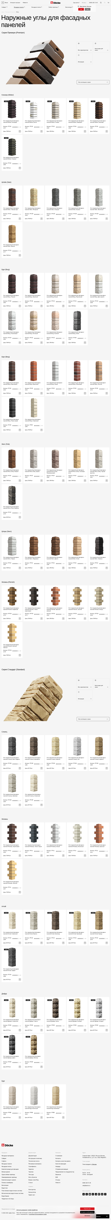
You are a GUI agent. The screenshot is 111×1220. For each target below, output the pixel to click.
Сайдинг (4, 7)
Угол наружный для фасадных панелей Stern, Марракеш (33, 558)
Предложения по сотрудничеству (65, 1172)
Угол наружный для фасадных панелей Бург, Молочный (33, 1107)
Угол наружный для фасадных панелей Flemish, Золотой (76, 608)
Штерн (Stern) (7, 531)
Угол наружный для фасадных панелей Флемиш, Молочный (76, 845)
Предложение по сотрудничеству (10, 1209)
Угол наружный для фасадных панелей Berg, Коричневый (11, 383)
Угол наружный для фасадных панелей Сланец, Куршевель (33, 758)
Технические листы (34, 1161)
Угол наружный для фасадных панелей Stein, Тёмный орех (11, 208)
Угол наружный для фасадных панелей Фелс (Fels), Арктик (33, 470)
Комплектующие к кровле (9, 1180)
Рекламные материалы (35, 1163)
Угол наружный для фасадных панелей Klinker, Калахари (98, 121)
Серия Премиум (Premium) (13, 33)
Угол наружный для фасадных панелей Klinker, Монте (33, 121)
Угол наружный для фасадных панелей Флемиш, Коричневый (11, 845)
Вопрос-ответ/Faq (33, 1180)
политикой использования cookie (38, 1214)
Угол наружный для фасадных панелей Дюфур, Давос (11, 1057)
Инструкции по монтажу (35, 1158)
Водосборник (5, 1196)
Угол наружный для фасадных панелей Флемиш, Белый (54, 845)
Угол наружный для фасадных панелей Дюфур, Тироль (33, 1020)
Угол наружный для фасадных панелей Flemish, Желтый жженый (11, 646)
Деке (3, 12)
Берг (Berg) (6, 357)
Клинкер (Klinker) (8, 95)
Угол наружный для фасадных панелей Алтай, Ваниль (33, 933)
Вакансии (58, 1174)
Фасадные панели (19, 7)
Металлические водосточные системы (12, 1193)
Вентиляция (68, 7)
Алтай (4, 906)
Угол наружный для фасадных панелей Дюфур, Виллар (33, 1057)
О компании (59, 1155)
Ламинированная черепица (9, 1177)
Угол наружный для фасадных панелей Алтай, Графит (11, 969)
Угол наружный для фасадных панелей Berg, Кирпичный (33, 383)
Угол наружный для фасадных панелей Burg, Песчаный (33, 332)
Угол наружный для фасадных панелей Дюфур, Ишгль (54, 1020)
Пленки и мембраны (7, 1182)
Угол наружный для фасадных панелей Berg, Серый (54, 383)
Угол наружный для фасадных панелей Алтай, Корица (98, 933)
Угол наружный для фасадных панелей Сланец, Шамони (54, 758)
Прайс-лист (32, 1195)
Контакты (58, 1158)
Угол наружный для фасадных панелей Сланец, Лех (76, 758)
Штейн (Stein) (6, 182)
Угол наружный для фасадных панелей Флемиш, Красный (98, 845)
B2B (57, 1177)
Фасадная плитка (36, 7)
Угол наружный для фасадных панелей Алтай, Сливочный (11, 933)
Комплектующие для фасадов (10, 1169)
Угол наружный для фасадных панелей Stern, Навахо (11, 558)
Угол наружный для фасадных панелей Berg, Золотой (98, 383)
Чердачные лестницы (8, 1198)
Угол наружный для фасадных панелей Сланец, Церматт (98, 758)
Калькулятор (32, 1192)
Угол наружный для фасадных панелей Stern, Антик (76, 558)
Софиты (4, 1161)
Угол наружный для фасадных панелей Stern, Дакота (54, 558)
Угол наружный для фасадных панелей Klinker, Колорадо (11, 121)
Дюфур (4, 994)
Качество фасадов (61, 1163)
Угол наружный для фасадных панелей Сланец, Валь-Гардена (11, 758)
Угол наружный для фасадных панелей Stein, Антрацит (54, 208)
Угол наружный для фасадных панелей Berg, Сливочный (33, 420)
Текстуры (31, 1174)
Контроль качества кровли (63, 1161)
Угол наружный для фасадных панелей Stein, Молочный (98, 208)
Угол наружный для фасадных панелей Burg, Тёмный (11, 296)
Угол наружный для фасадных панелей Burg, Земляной (33, 296)
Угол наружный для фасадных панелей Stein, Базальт (76, 208)
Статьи (31, 1182)
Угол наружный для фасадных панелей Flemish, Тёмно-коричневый (33, 609)
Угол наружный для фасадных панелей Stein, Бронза (11, 245)
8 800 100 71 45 (86, 1183)
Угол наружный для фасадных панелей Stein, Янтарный (33, 208)
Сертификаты (32, 1166)
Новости (58, 1182)
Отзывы (58, 1180)
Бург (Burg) (6, 269)
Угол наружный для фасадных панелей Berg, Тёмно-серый (11, 420)
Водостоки (5, 1188)
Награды (58, 1166)
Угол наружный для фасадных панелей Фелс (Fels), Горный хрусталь (98, 471)
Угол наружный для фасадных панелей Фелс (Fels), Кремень (11, 507)
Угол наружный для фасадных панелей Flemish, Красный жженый (54, 609)
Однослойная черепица (8, 1174)
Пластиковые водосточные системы (12, 1190)
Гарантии (31, 1169)
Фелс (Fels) (6, 444)
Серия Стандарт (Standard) (13, 669)
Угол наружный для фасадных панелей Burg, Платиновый (11, 332)
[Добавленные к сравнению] (101, 2)
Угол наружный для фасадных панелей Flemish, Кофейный (11, 608)
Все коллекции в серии (84, 82)
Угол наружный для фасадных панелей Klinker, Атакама (11, 158)
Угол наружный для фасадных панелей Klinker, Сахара (54, 121)
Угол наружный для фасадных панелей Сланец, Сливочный (33, 795)
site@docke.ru (86, 1185)
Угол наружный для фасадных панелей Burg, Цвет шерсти (98, 296)
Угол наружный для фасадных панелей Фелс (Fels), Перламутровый (54, 471)
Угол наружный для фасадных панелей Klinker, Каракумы (76, 121)
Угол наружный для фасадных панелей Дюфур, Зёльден (98, 1020)
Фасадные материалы (8, 1155)
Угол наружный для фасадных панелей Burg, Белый (54, 296)
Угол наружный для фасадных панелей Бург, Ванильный (11, 1107)
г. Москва (94, 1164)
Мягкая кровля (6, 1172)
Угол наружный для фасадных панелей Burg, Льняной (54, 332)
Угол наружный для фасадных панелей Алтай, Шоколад (54, 933)
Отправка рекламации (62, 1169)
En (108, 2)
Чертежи (31, 1172)
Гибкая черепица (53, 7)
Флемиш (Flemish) (8, 582)
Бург (3, 1081)
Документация (33, 1155)
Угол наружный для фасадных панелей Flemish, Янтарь (98, 608)
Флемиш (5, 819)
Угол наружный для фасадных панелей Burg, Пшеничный (76, 296)
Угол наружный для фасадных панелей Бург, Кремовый (54, 1107)
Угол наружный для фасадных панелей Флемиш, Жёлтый (11, 882)
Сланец (4, 732)
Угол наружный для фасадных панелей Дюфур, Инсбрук (76, 1020)
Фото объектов (33, 1177)
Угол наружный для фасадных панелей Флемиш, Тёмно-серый (33, 845)
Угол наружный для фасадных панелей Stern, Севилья (98, 558)
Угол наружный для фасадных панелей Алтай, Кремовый (76, 933)
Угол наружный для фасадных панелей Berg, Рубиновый (76, 383)
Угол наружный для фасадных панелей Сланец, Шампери (11, 795)
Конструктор (32, 1189)
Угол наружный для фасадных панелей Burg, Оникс (76, 332)
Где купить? (76, 2)
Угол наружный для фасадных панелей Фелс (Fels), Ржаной (11, 470)
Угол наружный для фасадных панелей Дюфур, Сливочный (11, 1020)
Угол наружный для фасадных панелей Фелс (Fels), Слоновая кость (76, 471)
